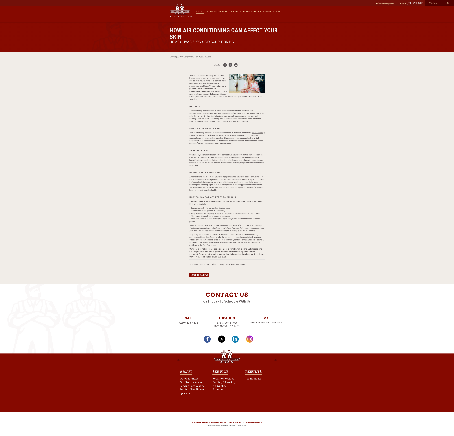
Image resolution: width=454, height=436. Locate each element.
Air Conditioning (219, 42)
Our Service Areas (191, 382)
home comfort (210, 264)
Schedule (433, 2)
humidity (220, 264)
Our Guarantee (189, 378)
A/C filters (205, 208)
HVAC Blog (192, 42)
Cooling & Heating (223, 382)
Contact (277, 12)
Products (236, 12)
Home (175, 42)
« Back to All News (199, 275)
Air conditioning (258, 133)
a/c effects (230, 264)
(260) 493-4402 (415, 3)
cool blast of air (218, 78)
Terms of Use (242, 425)
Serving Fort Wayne (192, 385)
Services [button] (223, 12)
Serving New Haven (192, 389)
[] (226, 65)
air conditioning (195, 264)
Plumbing (218, 389)
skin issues (240, 264)
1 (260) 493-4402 (187, 322)
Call (402, 3)
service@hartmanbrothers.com (266, 322)
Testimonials (253, 378)
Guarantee (211, 12)
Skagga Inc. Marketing (228, 425)
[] (236, 65)
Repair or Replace (252, 12)
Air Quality (219, 385)
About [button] (199, 12)
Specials (185, 393)
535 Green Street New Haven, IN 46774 (227, 324)
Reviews (267, 12)
